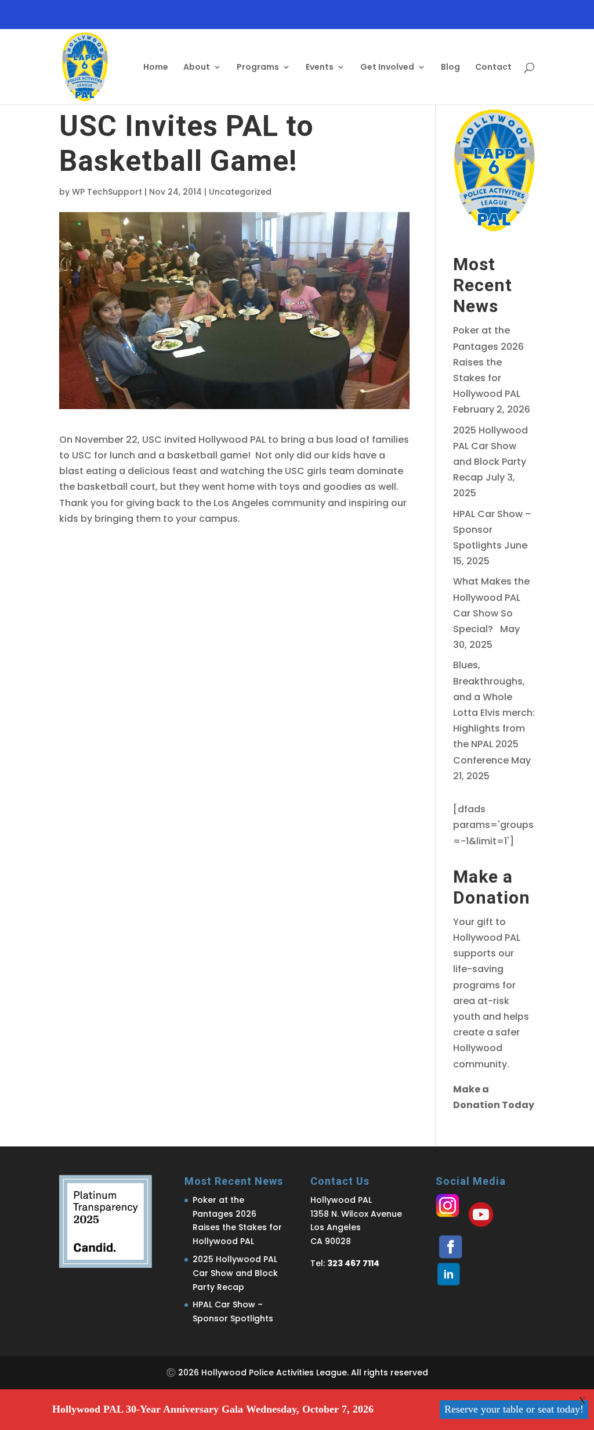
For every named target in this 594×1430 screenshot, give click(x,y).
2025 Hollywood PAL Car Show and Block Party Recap (235, 1273)
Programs (258, 68)
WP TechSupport (107, 192)
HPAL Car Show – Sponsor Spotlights (492, 529)
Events (320, 68)
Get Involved (387, 68)
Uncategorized (240, 192)
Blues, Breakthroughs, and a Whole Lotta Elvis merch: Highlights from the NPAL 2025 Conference (494, 712)
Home (155, 68)
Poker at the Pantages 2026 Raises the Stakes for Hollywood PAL (488, 362)
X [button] (582, 1401)
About (196, 68)
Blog (450, 68)
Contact (493, 68)
